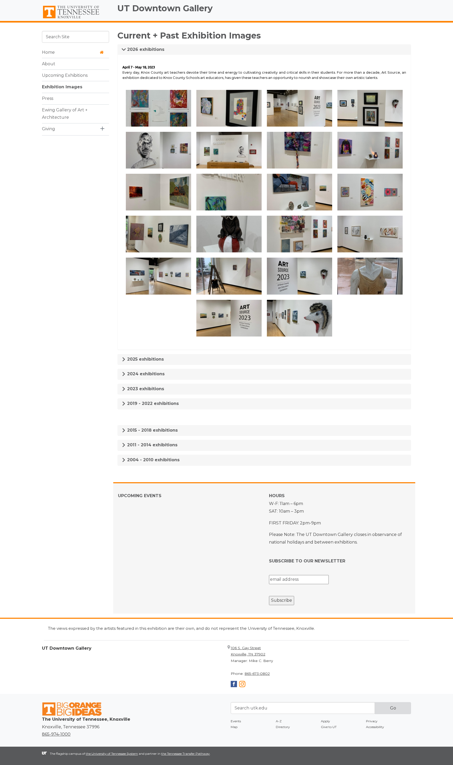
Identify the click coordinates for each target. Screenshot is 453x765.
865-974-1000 (56, 734)
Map (234, 727)
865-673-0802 (257, 673)
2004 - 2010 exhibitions (153, 459)
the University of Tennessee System (112, 754)
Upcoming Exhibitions (65, 75)
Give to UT (329, 727)
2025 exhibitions (145, 359)
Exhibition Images (62, 86)
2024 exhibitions (145, 373)
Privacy (372, 721)
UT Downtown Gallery (165, 8)
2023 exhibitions (145, 388)
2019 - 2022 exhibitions (152, 403)
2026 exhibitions (145, 49)
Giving (48, 128)
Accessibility (375, 727)
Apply (325, 721)
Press (47, 98)
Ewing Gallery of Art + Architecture (65, 113)
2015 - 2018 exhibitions (152, 430)
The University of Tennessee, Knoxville (75, 18)
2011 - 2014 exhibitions (151, 444)
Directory (283, 727)
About (48, 63)
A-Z (279, 721)
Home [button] (48, 52)
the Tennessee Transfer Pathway (185, 754)
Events (236, 721)
